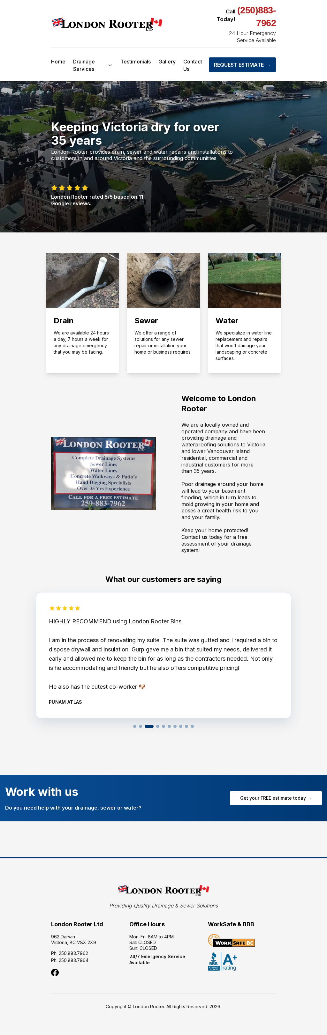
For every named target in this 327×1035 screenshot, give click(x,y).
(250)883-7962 (256, 16)
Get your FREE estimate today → (276, 798)
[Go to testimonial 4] (157, 726)
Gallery (167, 61)
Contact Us (192, 65)
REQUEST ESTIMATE (242, 65)
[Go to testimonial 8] (180, 726)
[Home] (107, 24)
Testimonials (135, 61)
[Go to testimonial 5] (163, 726)
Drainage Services (84, 65)
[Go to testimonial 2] (140, 726)
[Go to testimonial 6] (169, 726)
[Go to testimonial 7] (175, 726)
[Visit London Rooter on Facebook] (55, 972)
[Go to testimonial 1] (134, 726)
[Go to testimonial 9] (186, 726)
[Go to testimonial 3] (149, 726)
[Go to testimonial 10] (192, 726)
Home (58, 61)
